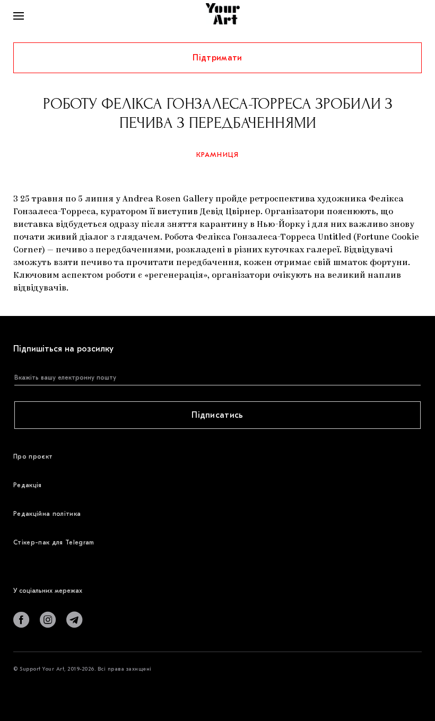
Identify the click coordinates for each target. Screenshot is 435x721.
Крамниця (217, 155)
